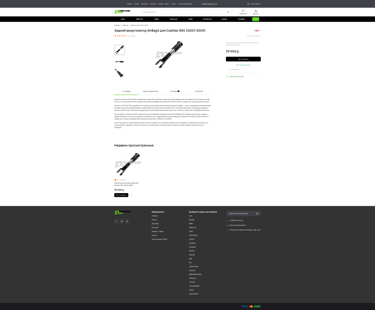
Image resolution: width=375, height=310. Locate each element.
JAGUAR (192, 255)
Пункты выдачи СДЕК (159, 239)
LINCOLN (192, 270)
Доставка (155, 224)
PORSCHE (192, 278)
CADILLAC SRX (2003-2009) (139, 25)
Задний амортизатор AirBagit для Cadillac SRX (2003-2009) (126, 184)
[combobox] (186, 12)
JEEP (190, 259)
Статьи (154, 235)
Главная (117, 25)
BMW (191, 224)
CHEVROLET (193, 235)
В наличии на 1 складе (236, 76)
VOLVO (191, 290)
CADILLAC (125, 25)
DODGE (191, 239)
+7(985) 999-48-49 (209, 4)
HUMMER (192, 247)
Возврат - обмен (158, 231)
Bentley (192, 220)
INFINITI (192, 251)
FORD (191, 231)
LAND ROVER (193, 266)
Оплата (154, 220)
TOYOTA (192, 282)
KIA (190, 263)
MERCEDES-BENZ (195, 274)
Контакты (155, 227)
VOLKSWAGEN (194, 286)
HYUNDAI (192, 243)
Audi (190, 216)
